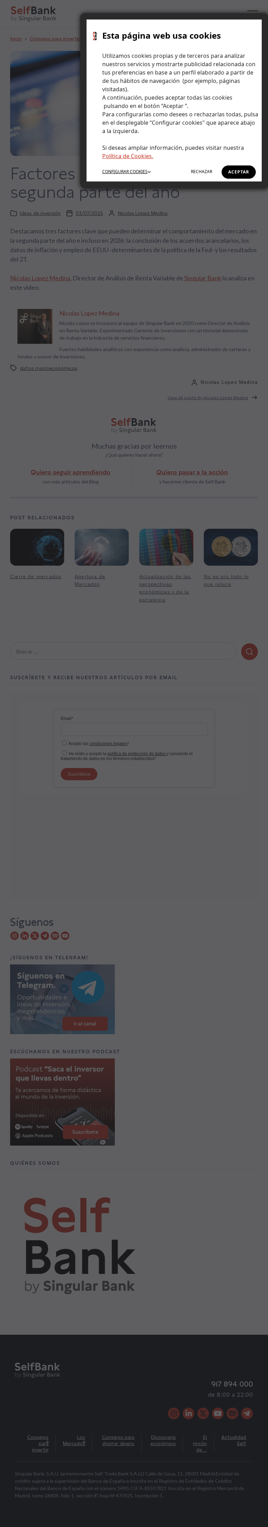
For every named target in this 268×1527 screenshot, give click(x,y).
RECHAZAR (201, 172)
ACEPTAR (238, 172)
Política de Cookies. (127, 156)
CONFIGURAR (125, 172)
